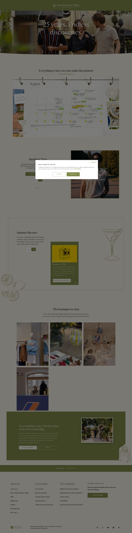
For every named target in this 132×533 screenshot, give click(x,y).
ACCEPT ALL (73, 174)
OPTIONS (59, 174)
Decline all (94, 162)
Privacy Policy (77, 169)
